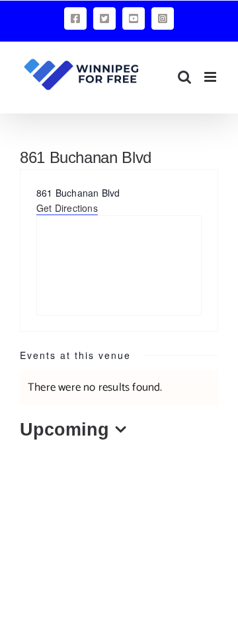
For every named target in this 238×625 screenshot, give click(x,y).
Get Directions (67, 207)
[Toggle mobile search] (184, 77)
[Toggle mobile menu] (211, 77)
